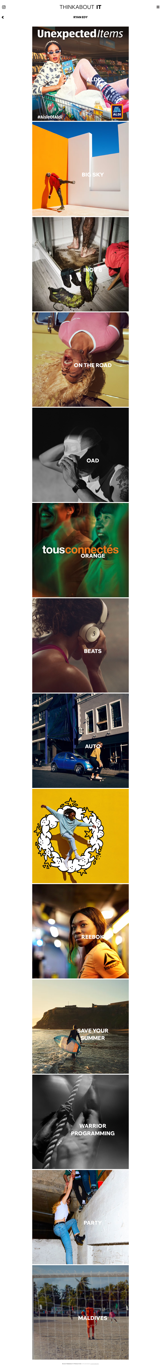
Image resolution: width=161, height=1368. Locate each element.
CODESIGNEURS (94, 1363)
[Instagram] (4, 7)
